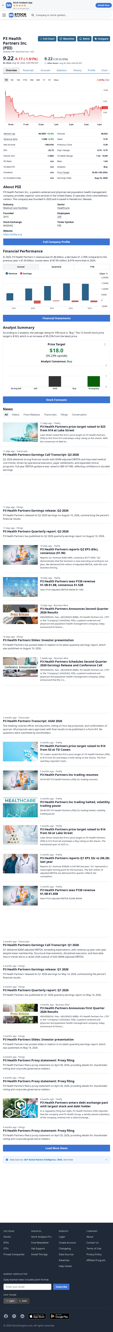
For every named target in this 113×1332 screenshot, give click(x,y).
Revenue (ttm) (10, 139)
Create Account (67, 1242)
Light (11, 1300)
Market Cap (9, 133)
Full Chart (49, 38)
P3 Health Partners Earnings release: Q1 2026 (35, 969)
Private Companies (14, 1254)
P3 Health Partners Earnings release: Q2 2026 (35, 510)
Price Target (63, 172)
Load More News (56, 1148)
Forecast (45, 70)
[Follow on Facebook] (6, 1316)
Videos (15, 414)
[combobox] (70, 15)
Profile (91, 70)
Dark (24, 1300)
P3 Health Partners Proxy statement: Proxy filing (38, 1060)
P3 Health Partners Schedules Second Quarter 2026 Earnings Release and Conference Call (73, 663)
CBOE (59, 1159)
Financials (28, 70)
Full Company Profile (56, 242)
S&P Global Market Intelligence (40, 1159)
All (6, 414)
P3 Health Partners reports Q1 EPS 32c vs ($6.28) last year (74, 860)
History (77, 70)
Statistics (62, 70)
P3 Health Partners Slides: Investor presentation (38, 640)
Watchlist (68, 38)
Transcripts (50, 414)
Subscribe (61, 1286)
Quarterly (56, 266)
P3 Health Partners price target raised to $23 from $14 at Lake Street (72, 428)
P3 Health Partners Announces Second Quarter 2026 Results (74, 610)
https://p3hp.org (12, 234)
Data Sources (66, 1254)
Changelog (65, 1248)
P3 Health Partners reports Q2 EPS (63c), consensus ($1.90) (69, 551)
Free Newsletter (40, 1242)
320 (59, 216)
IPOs (6, 1242)
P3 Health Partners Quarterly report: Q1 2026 (36, 990)
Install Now (103, 5)
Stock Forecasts (56, 400)
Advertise (64, 1260)
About (90, 1236)
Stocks (7, 1236)
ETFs (6, 1248)
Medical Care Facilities (15, 208)
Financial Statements (57, 318)
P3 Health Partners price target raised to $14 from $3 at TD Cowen (72, 748)
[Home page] (17, 15)
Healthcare (63, 208)
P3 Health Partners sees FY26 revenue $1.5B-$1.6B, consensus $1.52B (67, 583)
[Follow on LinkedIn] (22, 1316)
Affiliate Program (96, 1260)
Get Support (38, 1248)
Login (62, 1236)
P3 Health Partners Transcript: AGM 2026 (32, 721)
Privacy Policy (94, 1254)
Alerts (86, 38)
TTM (92, 266)
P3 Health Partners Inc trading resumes (69, 775)
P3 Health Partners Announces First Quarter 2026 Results (72, 1010)
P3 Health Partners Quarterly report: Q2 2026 (36, 531)
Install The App (39, 1254)
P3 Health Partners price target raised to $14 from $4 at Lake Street (72, 831)
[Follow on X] (14, 1316)
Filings (64, 414)
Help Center (65, 1266)
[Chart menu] (105, 344)
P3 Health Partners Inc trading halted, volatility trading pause (75, 804)
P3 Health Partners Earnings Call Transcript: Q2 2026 (41, 455)
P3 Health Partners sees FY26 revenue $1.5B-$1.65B (67, 892)
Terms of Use (94, 1248)
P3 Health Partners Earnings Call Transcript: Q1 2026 (41, 945)
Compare (103, 38)
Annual (20, 266)
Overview (11, 70)
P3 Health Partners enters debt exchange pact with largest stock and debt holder (74, 1104)
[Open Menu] (4, 15)
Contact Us (93, 1242)
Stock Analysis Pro (41, 1236)
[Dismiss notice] (3, 5)
